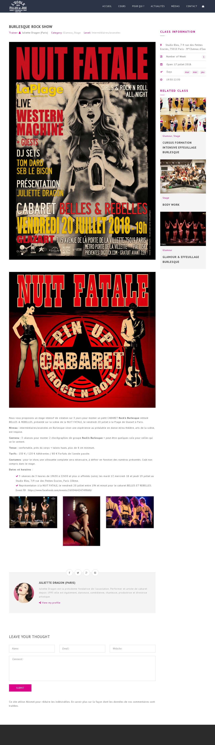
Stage (77, 32)
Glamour (68, 32)
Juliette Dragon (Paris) (35, 32)
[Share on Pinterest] (95, 572)
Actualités (158, 6)
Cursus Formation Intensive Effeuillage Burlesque (180, 147)
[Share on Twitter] (78, 572)
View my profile (50, 602)
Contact (191, 6)
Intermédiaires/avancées (106, 32)
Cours (122, 6)
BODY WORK (171, 205)
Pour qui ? (138, 6)
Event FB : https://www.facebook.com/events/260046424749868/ (54, 490)
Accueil (107, 6)
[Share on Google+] (86, 572)
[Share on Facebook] (69, 572)
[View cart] (203, 6)
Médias (175, 6)
